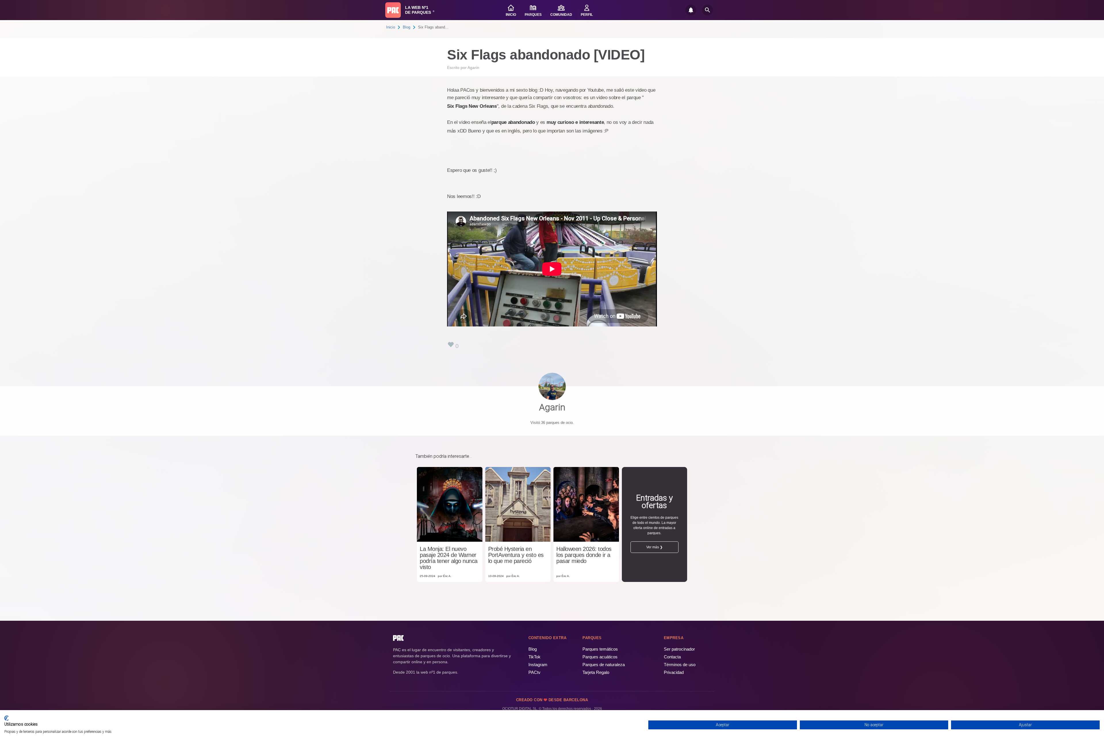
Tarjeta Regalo (595, 672)
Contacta (672, 656)
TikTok (534, 656)
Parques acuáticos (600, 656)
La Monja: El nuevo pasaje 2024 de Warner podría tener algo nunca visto (449, 558)
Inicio (390, 27)
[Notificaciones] (690, 10)
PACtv (534, 672)
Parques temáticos (600, 649)
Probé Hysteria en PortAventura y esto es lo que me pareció (516, 555)
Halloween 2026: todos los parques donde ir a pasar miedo (584, 555)
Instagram (537, 664)
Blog (406, 27)
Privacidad (674, 672)
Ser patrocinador (679, 649)
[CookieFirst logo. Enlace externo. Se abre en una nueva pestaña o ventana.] (6, 718)
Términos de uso (679, 664)
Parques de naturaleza (603, 664)
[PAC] (393, 10)
